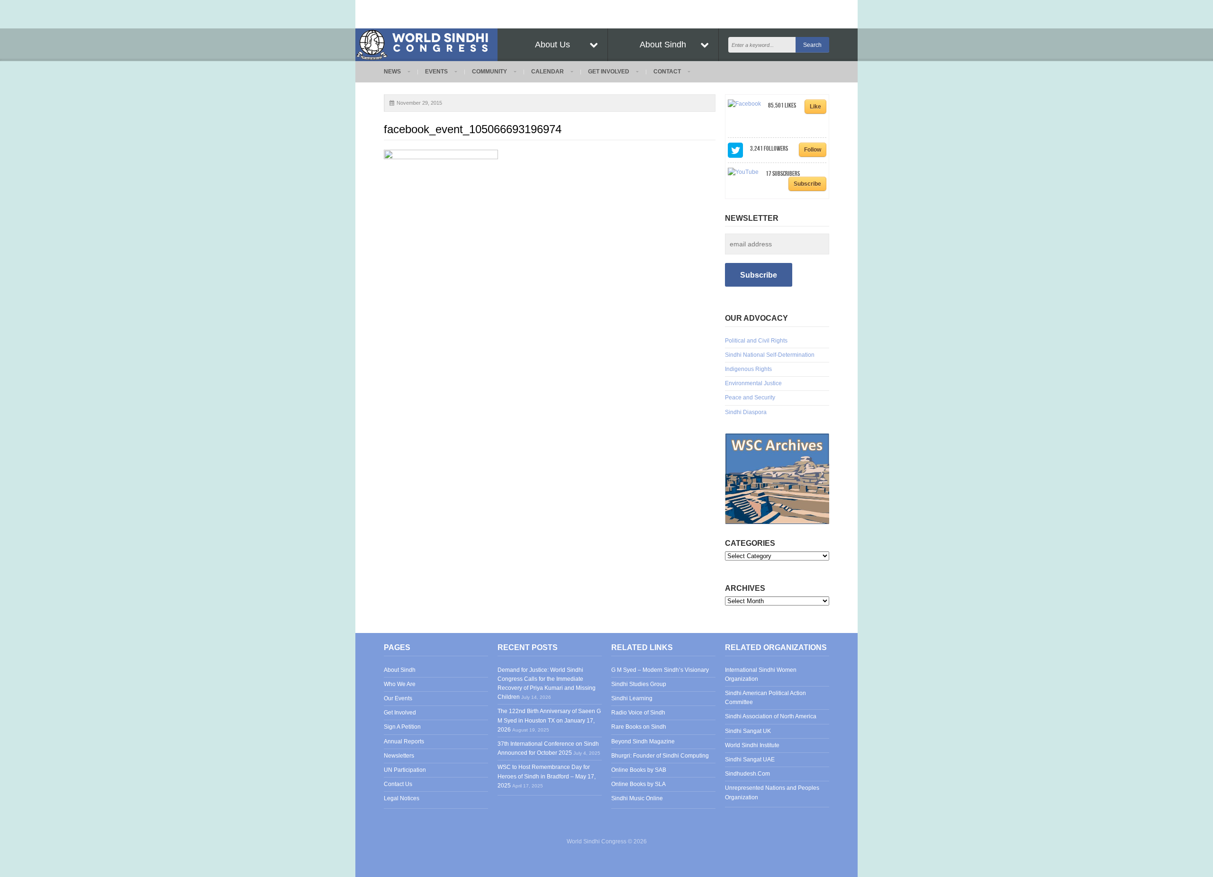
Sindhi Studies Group (638, 684)
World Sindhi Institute (752, 745)
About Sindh (663, 44)
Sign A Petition (402, 726)
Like (815, 106)
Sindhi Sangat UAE (750, 759)
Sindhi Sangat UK (748, 731)
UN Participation (405, 770)
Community (489, 71)
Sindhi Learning (631, 698)
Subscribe (807, 184)
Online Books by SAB (638, 770)
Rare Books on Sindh (638, 726)
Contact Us (398, 784)
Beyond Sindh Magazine (643, 741)
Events (436, 71)
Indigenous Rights (748, 369)
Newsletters (399, 755)
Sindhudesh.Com (747, 773)
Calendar (547, 71)
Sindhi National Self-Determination (770, 355)
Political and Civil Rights (756, 340)
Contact (667, 71)
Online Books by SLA (638, 784)
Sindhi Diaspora (746, 412)
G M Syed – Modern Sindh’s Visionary (660, 670)
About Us (552, 44)
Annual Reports (404, 741)
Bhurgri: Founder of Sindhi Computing (660, 755)
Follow (812, 149)
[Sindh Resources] (777, 478)
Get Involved (608, 71)
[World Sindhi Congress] (426, 42)
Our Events (398, 698)
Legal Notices (401, 798)
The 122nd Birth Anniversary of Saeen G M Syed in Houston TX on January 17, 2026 (549, 720)
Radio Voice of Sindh (638, 712)
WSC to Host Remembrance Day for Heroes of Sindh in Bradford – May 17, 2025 (547, 776)
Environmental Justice (753, 383)
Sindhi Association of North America (770, 716)
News (392, 71)
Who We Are (400, 684)
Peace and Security (750, 397)
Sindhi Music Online (637, 798)
